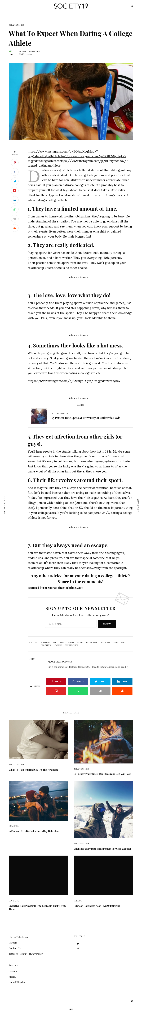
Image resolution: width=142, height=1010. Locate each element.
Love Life (14, 900)
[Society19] (71, 6)
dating (80, 642)
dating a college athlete (98, 642)
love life (58, 645)
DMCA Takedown (18, 937)
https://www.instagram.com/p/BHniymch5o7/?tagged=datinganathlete (78, 163)
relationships (71, 645)
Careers (13, 942)
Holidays (14, 826)
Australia (13, 965)
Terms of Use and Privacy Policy (26, 953)
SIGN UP (107, 623)
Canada (13, 971)
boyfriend (45, 642)
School (78, 900)
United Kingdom (17, 982)
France (12, 976)
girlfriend (46, 645)
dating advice (119, 642)
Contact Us (15, 948)
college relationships (63, 642)
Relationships (16, 25)
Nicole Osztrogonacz (31, 51)
